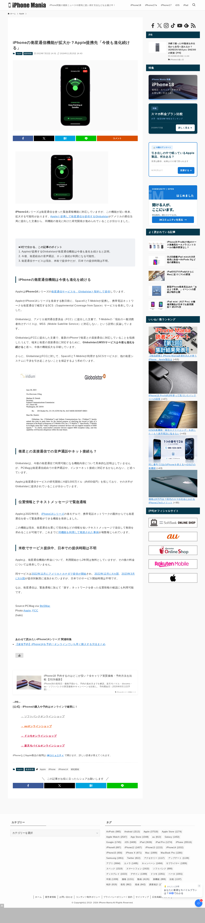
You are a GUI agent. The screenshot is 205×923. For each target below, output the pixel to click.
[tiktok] (173, 26)
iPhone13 (154, 847)
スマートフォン (137, 868)
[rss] (193, 26)
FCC (35, 610)
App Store (140, 837)
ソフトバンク (162, 868)
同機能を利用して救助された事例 (78, 532)
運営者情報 (50, 897)
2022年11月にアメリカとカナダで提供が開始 (59, 573)
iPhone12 (133, 847)
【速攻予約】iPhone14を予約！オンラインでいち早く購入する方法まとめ (60, 644)
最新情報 (28, 53)
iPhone (52, 769)
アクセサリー (154, 858)
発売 (126, 884)
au (156, 837)
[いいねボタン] (19, 655)
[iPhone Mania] (27, 5)
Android (132, 831)
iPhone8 (113, 847)
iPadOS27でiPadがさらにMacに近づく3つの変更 (180, 273)
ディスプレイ (116, 874)
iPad (146, 842)
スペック (114, 868)
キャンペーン (152, 863)
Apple (19, 53)
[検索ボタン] (193, 5)
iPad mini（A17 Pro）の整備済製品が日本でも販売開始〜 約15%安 (181, 304)
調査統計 (157, 884)
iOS (130, 842)
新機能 (159, 879)
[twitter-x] (159, 26)
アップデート (178, 858)
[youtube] (180, 26)
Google (113, 842)
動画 (143, 879)
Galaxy (172, 837)
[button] (23, 138)
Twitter (133, 858)
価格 (128, 879)
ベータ (175, 874)
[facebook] (153, 26)
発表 (140, 884)
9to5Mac (45, 606)
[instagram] (166, 26)
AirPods (113, 831)
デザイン (139, 874)
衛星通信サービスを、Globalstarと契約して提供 (80, 291)
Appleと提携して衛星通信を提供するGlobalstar (79, 216)
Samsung (114, 858)
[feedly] (186, 26)
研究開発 (75, 769)
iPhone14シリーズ (52, 514)
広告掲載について (161, 897)
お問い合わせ (66, 897)
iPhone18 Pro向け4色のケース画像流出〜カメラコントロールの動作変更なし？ (182, 245)
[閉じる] (199, 886)
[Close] (2, 906)
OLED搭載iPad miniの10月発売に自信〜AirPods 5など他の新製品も (181, 259)
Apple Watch (116, 837)
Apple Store (172, 831)
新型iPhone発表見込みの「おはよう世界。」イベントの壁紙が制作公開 (182, 289)
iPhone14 (63, 769)
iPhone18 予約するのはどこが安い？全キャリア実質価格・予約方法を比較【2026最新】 (88, 677)
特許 (111, 884)
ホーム (38, 897)
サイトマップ (142, 897)
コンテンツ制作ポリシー (88, 897)
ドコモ (158, 874)
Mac (151, 853)
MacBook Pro (171, 853)
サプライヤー (176, 863)
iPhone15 (114, 853)
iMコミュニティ (55, 755)
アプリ (113, 863)
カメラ (131, 863)
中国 (112, 879)
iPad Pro (164, 842)
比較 (175, 879)
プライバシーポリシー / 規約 (117, 897)
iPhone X (134, 853)
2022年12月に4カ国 (106, 573)
